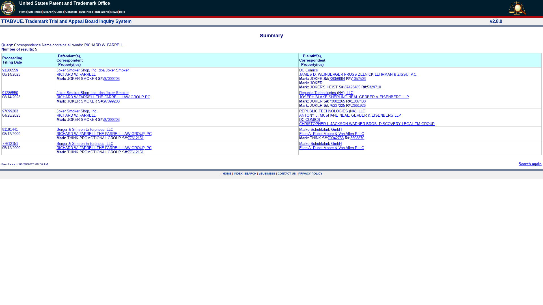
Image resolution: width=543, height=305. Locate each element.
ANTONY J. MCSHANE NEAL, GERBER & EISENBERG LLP (350, 115)
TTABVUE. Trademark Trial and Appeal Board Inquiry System (66, 21)
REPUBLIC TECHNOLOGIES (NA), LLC (332, 111)
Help (122, 11)
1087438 (359, 101)
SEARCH (250, 173)
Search (48, 11)
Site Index (35, 11)
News (114, 11)
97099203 (112, 79)
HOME (227, 173)
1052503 (359, 79)
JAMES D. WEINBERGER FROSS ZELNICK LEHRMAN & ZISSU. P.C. (358, 74)
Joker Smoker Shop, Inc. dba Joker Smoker (93, 70)
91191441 (10, 129)
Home (23, 11)
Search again (530, 164)
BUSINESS (267, 173)
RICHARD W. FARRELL (76, 74)
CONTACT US (287, 173)
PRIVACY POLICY (310, 173)
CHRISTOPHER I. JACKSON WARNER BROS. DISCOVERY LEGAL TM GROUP (367, 124)
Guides (59, 11)
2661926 (359, 105)
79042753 (336, 138)
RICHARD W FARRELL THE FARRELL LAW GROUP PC (103, 97)
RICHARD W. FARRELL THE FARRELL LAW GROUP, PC (104, 134)
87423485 (352, 87)
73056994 (337, 79)
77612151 (136, 138)
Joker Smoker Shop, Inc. (77, 111)
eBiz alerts (101, 11)
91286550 (10, 93)
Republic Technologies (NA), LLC (326, 93)
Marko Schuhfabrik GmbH (320, 129)
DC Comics (308, 70)
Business (86, 11)
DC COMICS (309, 119)
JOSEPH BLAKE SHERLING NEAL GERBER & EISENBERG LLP (354, 97)
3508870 (357, 138)
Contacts (71, 11)
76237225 (337, 105)
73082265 (337, 101)
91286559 (10, 70)
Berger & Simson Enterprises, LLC (85, 129)
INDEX (238, 173)
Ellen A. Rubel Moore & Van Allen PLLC (331, 134)
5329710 (374, 87)
